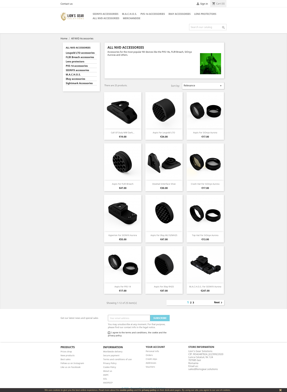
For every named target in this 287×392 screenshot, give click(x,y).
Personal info (152, 351)
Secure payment (111, 355)
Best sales (66, 359)
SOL (105, 378)
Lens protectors (205, 14)
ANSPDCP (108, 382)
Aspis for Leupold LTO (164, 132)
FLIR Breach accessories (80, 57)
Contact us (67, 3)
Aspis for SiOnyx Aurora (205, 132)
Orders (149, 355)
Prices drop (66, 351)
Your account (155, 347)
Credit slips (151, 359)
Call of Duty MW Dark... (122, 132)
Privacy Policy (109, 363)
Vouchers (150, 366)
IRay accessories (179, 14)
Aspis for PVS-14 (123, 286)
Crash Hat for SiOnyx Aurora (205, 183)
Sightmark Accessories (79, 83)
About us (107, 371)
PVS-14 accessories (153, 14)
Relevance (203, 86)
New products (68, 355)
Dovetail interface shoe (164, 183)
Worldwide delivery (112, 351)
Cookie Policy (109, 367)
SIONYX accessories (105, 14)
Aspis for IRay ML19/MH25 (164, 235)
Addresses (151, 362)
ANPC (106, 374)
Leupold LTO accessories (80, 52)
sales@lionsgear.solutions (203, 369)
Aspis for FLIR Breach (122, 183)
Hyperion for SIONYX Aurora (122, 235)
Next (218, 302)
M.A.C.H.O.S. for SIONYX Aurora (205, 286)
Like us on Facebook (70, 367)
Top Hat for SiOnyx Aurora (205, 235)
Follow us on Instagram (72, 363)
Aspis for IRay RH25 (164, 286)
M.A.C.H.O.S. (129, 14)
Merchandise (131, 18)
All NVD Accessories (106, 18)
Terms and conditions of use (117, 359)
